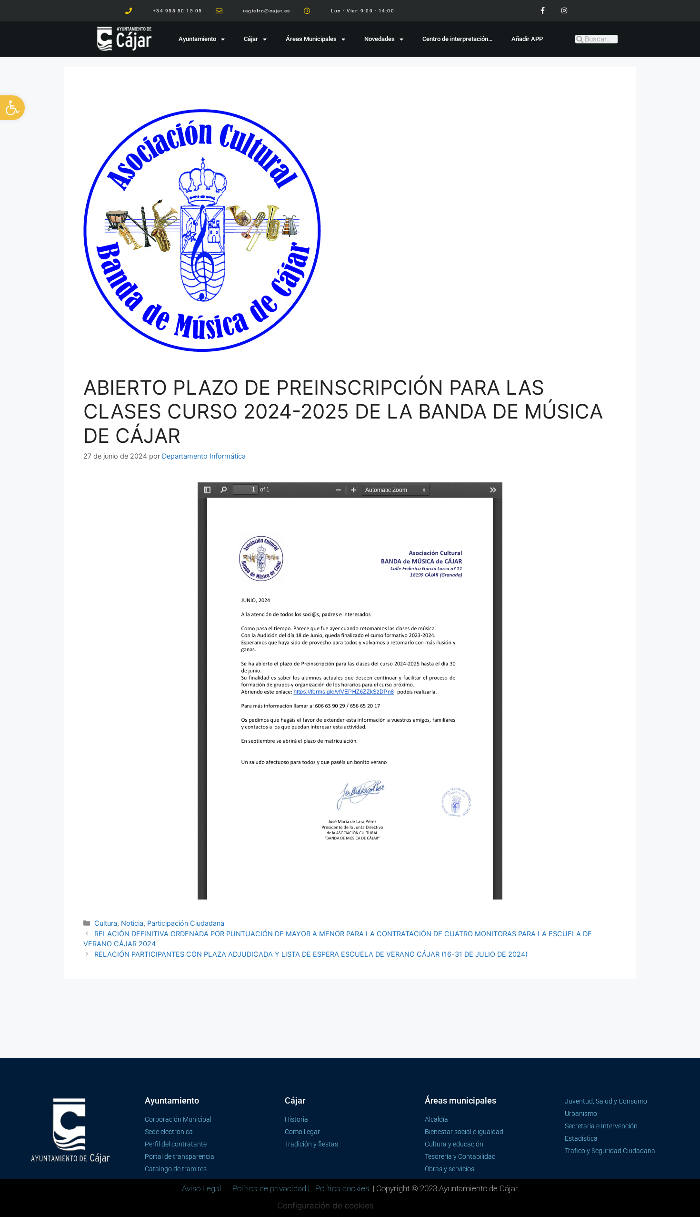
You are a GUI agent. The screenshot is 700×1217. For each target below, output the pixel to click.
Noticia (132, 923)
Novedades (379, 38)
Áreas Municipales (311, 38)
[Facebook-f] (542, 10)
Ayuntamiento (197, 38)
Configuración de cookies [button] (325, 1205)
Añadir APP (527, 38)
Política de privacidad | (271, 1188)
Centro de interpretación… (457, 38)
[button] (12, 107)
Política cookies (342, 1188)
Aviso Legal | (205, 1188)
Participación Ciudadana (185, 923)
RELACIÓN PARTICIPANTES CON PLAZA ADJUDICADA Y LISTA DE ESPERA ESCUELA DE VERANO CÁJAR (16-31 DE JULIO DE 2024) (311, 954)
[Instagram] (564, 10)
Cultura (105, 923)
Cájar (251, 38)
